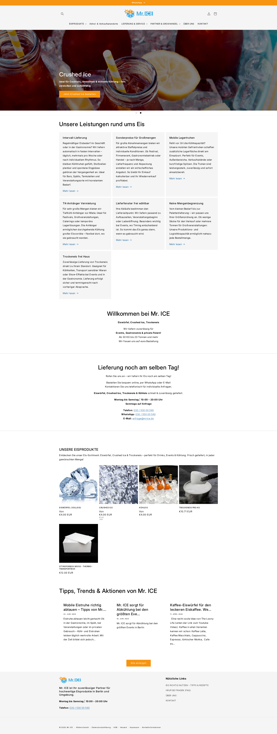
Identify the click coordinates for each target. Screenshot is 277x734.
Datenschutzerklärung (101, 727)
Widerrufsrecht (82, 727)
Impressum (134, 727)
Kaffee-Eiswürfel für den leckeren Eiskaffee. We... (190, 607)
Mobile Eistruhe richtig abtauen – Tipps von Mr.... (84, 607)
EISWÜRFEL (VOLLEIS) (70, 507)
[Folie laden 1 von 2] (136, 113)
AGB (115, 727)
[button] (62, 14)
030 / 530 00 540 (144, 410)
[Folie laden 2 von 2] (140, 113)
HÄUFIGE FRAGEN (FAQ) (178, 690)
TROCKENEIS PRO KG (189, 507)
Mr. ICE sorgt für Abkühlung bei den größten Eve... (132, 609)
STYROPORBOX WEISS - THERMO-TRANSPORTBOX (75, 567)
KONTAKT (171, 700)
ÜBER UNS (171, 695)
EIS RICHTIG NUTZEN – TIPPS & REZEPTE (187, 685)
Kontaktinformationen (151, 727)
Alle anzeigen (138, 663)
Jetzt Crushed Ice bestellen (236, 94)
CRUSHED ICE (106, 507)
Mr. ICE (70, 727)
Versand (123, 727)
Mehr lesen (69, 190)
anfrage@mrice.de (143, 418)
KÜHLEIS (143, 507)
